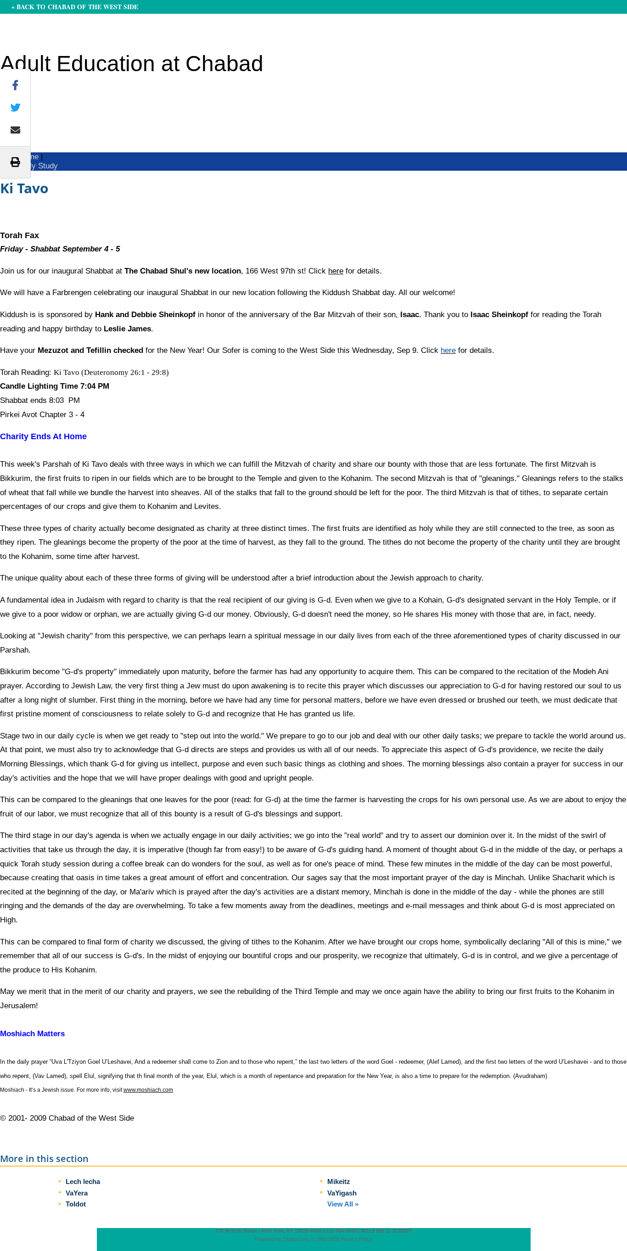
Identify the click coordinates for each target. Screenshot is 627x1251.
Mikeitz (338, 1181)
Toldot (76, 1204)
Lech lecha (83, 1181)
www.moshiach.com (148, 1090)
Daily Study (38, 166)
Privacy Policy (356, 1239)
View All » (342, 1204)
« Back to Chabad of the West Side (74, 6)
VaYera (77, 1193)
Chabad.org (296, 1239)
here (335, 271)
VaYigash (342, 1193)
